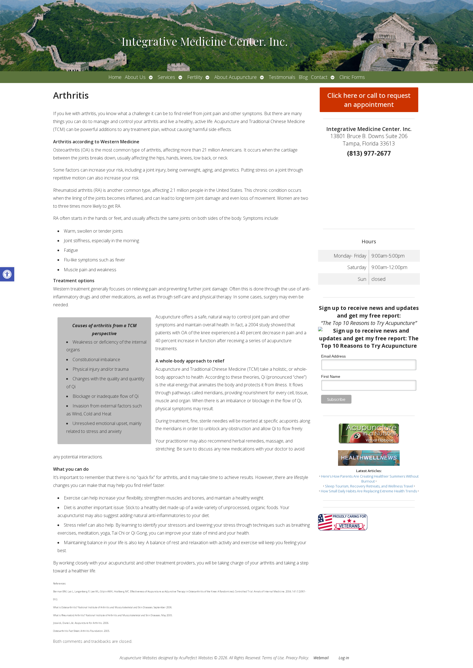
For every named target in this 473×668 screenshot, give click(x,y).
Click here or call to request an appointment (369, 100)
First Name (330, 376)
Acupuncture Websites (138, 657)
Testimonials (282, 77)
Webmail (321, 657)
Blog (303, 77)
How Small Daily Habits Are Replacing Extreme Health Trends (369, 491)
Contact (319, 77)
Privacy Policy (297, 657)
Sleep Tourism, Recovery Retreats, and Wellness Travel (369, 486)
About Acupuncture (235, 77)
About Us (135, 77)
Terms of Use (273, 657)
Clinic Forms (352, 77)
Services (166, 77)
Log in (344, 657)
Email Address (333, 356)
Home (115, 77)
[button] (7, 274)
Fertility (194, 77)
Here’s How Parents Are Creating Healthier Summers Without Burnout (370, 479)
